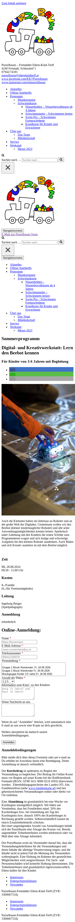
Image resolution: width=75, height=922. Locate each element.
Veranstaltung (11, 660)
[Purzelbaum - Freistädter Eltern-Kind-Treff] (30, 58)
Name (6, 638)
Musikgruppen (26, 99)
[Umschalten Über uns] (69, 313)
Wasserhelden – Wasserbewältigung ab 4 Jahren (48, 108)
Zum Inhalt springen (14, 3)
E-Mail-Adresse (12, 645)
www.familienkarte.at (41, 788)
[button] (12, 369)
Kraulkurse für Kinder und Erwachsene (41, 125)
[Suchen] (3, 155)
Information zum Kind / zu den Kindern (26, 685)
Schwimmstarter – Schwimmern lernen (48, 113)
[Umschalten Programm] (69, 271)
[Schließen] (8, 167)
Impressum (16, 877)
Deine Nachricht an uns (16, 702)
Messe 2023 (25, 149)
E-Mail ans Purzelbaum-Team (20, 234)
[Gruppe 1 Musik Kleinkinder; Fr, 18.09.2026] (34, 667)
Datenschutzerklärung (23, 881)
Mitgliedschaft (26, 138)
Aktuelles (16, 89)
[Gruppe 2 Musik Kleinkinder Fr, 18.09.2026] (34, 671)
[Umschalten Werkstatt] (69, 327)
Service (14, 141)
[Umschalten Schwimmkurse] (69, 278)
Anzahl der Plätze (13, 677)
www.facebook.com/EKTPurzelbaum (25, 78)
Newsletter (16, 884)
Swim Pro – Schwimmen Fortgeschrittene (40, 118)
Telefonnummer (12, 653)
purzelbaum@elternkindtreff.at (20, 75)
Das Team (24, 134)
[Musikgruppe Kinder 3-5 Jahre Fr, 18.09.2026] (34, 674)
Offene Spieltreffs (21, 92)
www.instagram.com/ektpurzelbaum (23, 82)
